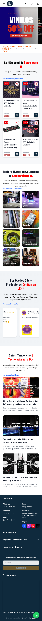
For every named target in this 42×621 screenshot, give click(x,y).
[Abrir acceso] (32, 3)
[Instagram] (29, 526)
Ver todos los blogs (11, 375)
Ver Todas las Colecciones (12, 189)
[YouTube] (33, 526)
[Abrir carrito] (38, 3)
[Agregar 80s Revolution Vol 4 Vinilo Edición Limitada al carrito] (17, 115)
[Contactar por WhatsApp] (36, 615)
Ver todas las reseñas (10, 304)
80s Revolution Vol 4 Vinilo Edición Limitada (11, 103)
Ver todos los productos (13, 79)
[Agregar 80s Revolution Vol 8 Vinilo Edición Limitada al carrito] (36, 154)
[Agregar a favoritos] (17, 84)
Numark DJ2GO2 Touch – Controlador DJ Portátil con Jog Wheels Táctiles (10, 143)
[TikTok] (38, 526)
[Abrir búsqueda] (26, 3)
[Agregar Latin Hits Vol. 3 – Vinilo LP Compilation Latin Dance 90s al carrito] (36, 115)
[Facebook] (24, 526)
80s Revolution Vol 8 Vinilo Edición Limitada (30, 142)
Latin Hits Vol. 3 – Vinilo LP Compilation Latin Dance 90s (30, 104)
